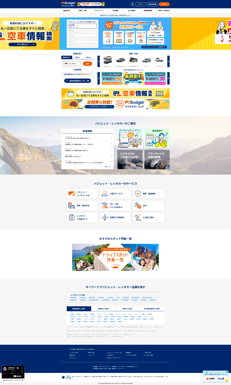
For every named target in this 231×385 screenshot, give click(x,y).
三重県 (139, 317)
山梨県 (106, 317)
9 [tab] (119, 47)
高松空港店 (143, 300)
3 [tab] (107, 47)
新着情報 (128, 352)
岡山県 (112, 319)
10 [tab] (121, 47)
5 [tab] (111, 47)
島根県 (105, 319)
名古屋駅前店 (105, 300)
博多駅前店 (82, 297)
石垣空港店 (82, 300)
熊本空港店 (101, 297)
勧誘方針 (114, 368)
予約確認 (115, 10)
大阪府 (72, 319)
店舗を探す (66, 10)
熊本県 (92, 321)
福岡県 (72, 321)
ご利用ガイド (110, 355)
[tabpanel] (115, 33)
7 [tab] (115, 47)
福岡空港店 (73, 297)
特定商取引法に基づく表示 (100, 368)
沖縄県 (120, 321)
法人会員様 (131, 10)
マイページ (91, 355)
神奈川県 (72, 317)
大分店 (118, 297)
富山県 (86, 317)
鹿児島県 (112, 321)
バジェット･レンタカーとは (114, 352)
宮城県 (92, 314)
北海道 (72, 314)
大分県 (99, 321)
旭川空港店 (134, 300)
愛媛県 (145, 319)
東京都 (150, 314)
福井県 (100, 317)
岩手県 (85, 314)
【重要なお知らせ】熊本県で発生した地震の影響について (115, 15)
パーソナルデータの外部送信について (128, 366)
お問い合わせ (148, 352)
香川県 (138, 319)
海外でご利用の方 (164, 10)
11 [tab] (123, 47)
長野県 (113, 317)
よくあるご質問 (149, 355)
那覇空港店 (73, 300)
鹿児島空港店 (135, 297)
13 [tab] (127, 47)
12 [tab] (125, 47)
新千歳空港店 (125, 300)
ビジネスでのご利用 (131, 355)
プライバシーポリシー (105, 366)
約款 (109, 368)
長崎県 (85, 321)
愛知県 (132, 317)
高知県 (152, 319)
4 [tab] (109, 47)
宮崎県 (105, 321)
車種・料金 (91, 352)
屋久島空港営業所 (94, 300)
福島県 (111, 314)
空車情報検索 (148, 10)
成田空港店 (115, 300)
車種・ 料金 (83, 10)
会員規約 (114, 366)
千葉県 (143, 314)
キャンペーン (99, 10)
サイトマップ (121, 368)
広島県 (119, 319)
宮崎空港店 (126, 297)
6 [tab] (113, 47)
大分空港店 (110, 297)
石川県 (93, 317)
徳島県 (132, 319)
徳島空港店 (153, 300)
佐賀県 (79, 321)
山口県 (125, 319)
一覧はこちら (107, 167)
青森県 (79, 314)
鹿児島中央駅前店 (147, 297)
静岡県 (126, 317)
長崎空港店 (92, 297)
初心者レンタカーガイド (113, 358)
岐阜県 (119, 317)
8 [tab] (117, 47)
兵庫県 (79, 319)
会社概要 (95, 366)
